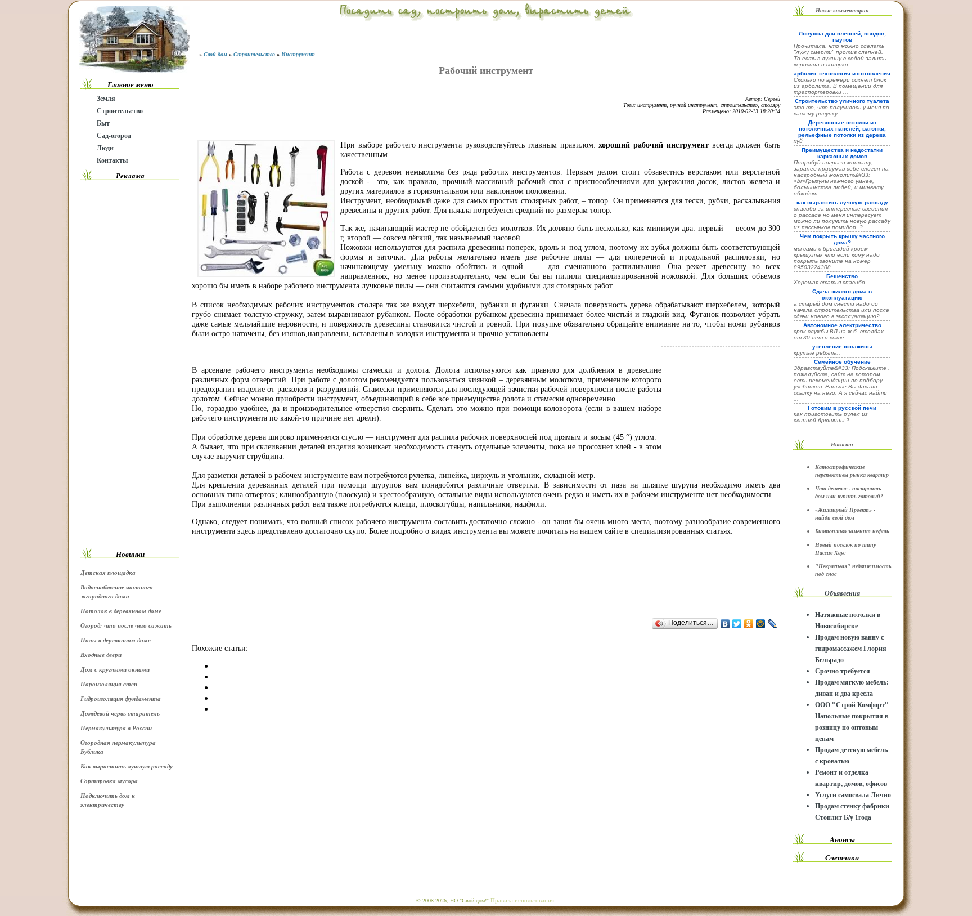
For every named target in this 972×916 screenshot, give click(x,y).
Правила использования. (523, 900)
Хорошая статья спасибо (829, 282)
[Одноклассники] (749, 623)
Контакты (112, 160)
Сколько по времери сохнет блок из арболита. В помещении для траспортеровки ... (840, 86)
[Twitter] (737, 623)
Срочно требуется (842, 671)
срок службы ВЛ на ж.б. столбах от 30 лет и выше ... (839, 334)
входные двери (101, 654)
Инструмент (298, 54)
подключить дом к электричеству (107, 800)
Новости (842, 444)
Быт (103, 123)
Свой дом (215, 54)
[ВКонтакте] (725, 623)
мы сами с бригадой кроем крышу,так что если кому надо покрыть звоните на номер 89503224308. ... (837, 257)
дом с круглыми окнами (115, 669)
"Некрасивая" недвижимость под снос (853, 570)
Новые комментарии (842, 10)
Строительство (120, 110)
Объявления (842, 593)
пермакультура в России (116, 727)
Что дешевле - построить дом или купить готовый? (849, 492)
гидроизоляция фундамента (120, 698)
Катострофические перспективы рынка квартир (852, 471)
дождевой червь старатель (120, 713)
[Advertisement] (130, 364)
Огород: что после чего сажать (126, 625)
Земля (106, 98)
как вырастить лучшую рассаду (126, 766)
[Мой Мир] (761, 623)
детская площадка (108, 572)
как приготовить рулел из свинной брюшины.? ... (831, 417)
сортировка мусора (109, 780)
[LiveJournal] (772, 623)
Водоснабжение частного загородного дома (116, 592)
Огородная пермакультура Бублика (118, 747)
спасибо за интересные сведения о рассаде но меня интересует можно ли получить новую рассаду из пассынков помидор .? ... (842, 217)
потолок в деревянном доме (120, 610)
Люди (105, 148)
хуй (798, 141)
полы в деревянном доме (115, 640)
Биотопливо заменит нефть (852, 531)
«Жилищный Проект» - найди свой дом (845, 513)
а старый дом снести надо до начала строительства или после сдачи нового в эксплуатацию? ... (841, 310)
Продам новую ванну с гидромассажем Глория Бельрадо (850, 648)
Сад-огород (114, 135)
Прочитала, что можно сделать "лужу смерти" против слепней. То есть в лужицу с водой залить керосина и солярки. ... (840, 55)
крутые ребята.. (817, 353)
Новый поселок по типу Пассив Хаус (845, 548)
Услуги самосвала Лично (853, 794)
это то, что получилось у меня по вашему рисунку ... (841, 110)
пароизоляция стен (108, 684)
